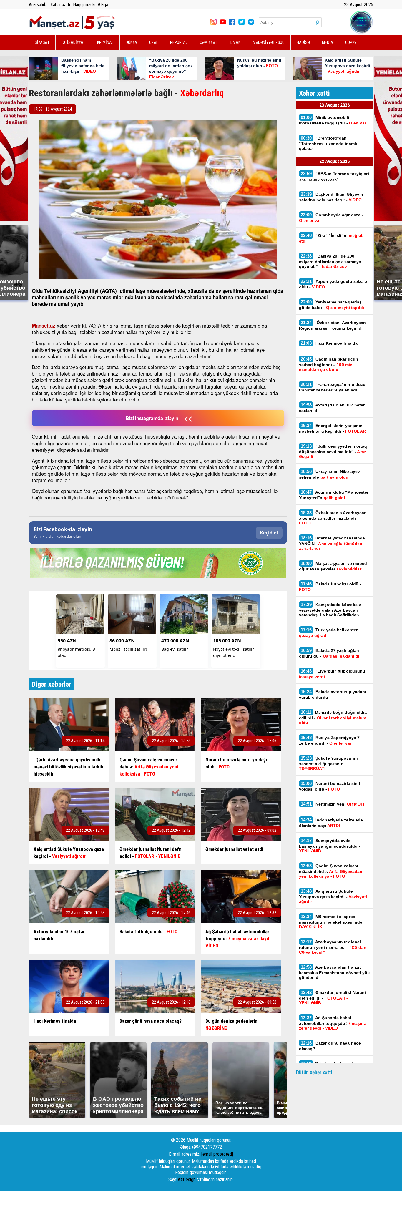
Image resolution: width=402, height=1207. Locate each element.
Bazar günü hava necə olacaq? (330, 1045)
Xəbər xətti (60, 4)
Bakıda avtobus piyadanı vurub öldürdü (332, 694)
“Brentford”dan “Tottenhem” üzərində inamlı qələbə (328, 143)
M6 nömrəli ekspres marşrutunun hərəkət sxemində (331, 921)
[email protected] (217, 1154)
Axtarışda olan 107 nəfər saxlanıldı (332, 407)
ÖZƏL (153, 42)
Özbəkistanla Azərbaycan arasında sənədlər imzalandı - (333, 517)
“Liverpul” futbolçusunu (332, 673)
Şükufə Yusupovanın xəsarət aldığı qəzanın (328, 763)
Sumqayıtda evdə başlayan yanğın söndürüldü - (330, 845)
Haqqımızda (84, 4)
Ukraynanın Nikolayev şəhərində (329, 474)
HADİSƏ (303, 42)
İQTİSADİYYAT (73, 42)
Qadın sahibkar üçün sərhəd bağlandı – (328, 364)
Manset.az (43, 325)
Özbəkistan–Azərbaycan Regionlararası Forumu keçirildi (332, 325)
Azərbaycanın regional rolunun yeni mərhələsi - (332, 946)
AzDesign (186, 1179)
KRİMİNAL (105, 42)
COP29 (350, 42)
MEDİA (327, 42)
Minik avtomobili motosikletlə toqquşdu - (332, 120)
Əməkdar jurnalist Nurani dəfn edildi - (332, 997)
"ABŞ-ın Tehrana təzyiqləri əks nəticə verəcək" (334, 176)
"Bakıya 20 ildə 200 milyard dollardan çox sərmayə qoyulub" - (330, 261)
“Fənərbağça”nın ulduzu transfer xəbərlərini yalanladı (332, 387)
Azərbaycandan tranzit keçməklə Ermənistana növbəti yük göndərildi (334, 972)
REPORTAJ (179, 42)
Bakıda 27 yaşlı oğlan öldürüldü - (329, 653)
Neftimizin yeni (333, 803)
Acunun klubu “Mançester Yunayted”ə (334, 494)
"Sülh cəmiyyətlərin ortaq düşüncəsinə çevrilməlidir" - (333, 451)
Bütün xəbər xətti (314, 1072)
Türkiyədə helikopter (328, 632)
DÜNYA (131, 42)
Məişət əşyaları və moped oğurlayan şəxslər (333, 566)
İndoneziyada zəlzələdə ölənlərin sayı (331, 822)
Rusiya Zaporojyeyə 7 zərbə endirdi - (329, 740)
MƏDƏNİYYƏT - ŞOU (269, 42)
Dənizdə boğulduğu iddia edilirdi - (333, 717)
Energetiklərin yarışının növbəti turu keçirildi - (332, 428)
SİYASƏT (42, 42)
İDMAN (235, 42)
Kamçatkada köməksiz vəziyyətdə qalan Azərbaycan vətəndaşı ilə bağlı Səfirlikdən (330, 609)
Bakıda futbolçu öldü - (330, 586)
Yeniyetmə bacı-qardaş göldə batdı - (332, 304)
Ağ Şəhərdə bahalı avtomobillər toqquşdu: (332, 1022)
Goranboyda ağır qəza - (331, 217)
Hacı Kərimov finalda (329, 343)
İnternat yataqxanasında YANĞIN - (332, 543)
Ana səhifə (38, 4)
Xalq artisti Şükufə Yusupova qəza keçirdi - (333, 896)
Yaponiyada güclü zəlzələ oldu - (333, 284)
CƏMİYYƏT (208, 42)
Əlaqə (103, 4)
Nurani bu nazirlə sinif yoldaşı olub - (330, 786)
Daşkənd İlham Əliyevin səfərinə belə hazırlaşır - (331, 197)
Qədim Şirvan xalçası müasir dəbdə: (331, 871)
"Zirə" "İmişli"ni (331, 238)
